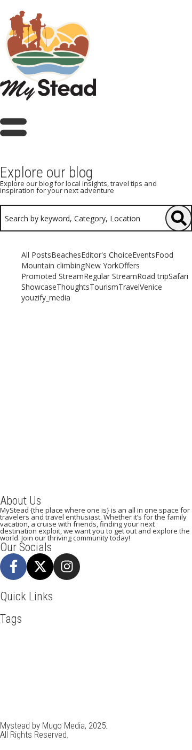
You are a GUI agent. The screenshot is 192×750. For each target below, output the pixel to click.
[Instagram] (66, 566)
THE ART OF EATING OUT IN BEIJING (96, 395)
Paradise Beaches (141, 673)
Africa (50, 631)
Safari (91, 684)
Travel (127, 695)
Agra (74, 631)
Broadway (102, 641)
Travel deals (163, 695)
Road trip (60, 684)
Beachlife (16, 641)
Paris (180, 673)
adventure (18, 631)
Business (137, 641)
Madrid (60, 673)
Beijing (48, 641)
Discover (63, 652)
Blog (74, 641)
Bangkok (172, 631)
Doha (91, 652)
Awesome (102, 631)
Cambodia (172, 641)
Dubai (115, 652)
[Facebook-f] (13, 566)
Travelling (83, 705)
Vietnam (15, 716)
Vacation (160, 705)
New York (93, 673)
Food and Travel (28, 663)
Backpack (138, 631)
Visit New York (56, 716)
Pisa (8, 684)
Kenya (33, 673)
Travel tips (123, 705)
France (70, 663)
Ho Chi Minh (134, 663)
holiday (173, 663)
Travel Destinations (31, 705)
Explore (143, 652)
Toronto (14, 695)
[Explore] (178, 218)
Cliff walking (23, 652)
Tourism (46, 695)
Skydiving (123, 684)
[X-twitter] (40, 566)
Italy (10, 673)
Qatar (30, 684)
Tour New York (87, 695)
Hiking (97, 663)
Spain (154, 684)
